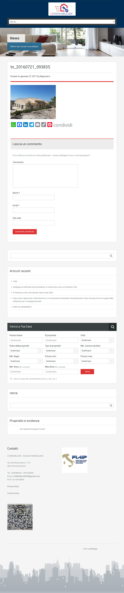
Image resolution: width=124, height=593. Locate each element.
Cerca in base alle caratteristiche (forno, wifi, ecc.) (35, 379)
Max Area (55, 367)
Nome (16, 193)
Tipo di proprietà (53, 346)
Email (16, 205)
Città (83, 335)
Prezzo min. (51, 356)
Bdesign (93, 549)
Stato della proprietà (19, 346)
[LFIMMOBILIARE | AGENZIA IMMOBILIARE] (62, 9)
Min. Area (20, 367)
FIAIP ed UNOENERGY (22, 307)
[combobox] (97, 340)
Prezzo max (86, 356)
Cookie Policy (13, 493)
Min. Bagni (14, 356)
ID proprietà (50, 335)
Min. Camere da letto (90, 346)
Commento (18, 162)
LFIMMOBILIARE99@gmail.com (26, 476)
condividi (62, 125)
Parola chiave (16, 335)
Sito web (17, 218)
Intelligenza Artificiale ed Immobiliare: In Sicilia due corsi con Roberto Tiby (45, 287)
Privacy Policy (13, 486)
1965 (15, 281)
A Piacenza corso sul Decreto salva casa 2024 (33, 292)
